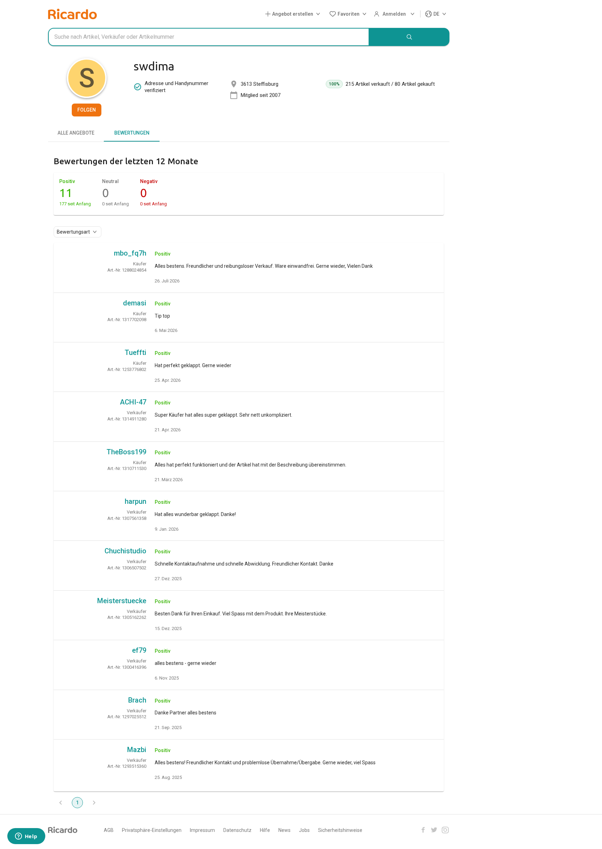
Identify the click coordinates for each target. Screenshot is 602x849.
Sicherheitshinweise (340, 830)
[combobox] (208, 37)
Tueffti (135, 352)
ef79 (139, 650)
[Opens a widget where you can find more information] (26, 837)
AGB (109, 830)
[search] (409, 37)
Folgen (86, 110)
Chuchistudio (125, 551)
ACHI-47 (133, 402)
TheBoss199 (126, 452)
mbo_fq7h (130, 253)
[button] (294, 14)
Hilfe (265, 830)
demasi (134, 303)
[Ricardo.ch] (72, 14)
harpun (135, 501)
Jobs (304, 830)
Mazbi (136, 749)
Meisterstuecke (121, 601)
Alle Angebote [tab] (75, 133)
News (284, 830)
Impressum (202, 830)
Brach (137, 700)
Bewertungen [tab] (131, 133)
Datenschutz (237, 830)
